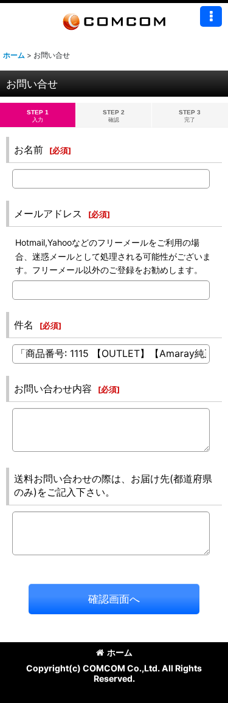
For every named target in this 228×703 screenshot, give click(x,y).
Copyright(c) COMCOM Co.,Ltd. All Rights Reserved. (114, 673)
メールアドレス (48, 213)
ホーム (120, 652)
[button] (211, 16)
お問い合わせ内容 (53, 389)
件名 (23, 325)
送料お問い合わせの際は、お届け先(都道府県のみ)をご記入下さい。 (113, 485)
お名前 (28, 150)
